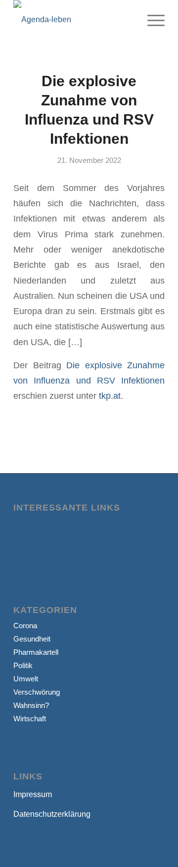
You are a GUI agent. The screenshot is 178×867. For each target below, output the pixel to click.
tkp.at (110, 395)
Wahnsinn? (31, 705)
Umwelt (25, 678)
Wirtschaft (29, 718)
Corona (25, 625)
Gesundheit (31, 639)
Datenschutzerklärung (51, 814)
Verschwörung (36, 692)
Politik (23, 665)
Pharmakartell (35, 652)
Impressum (32, 794)
